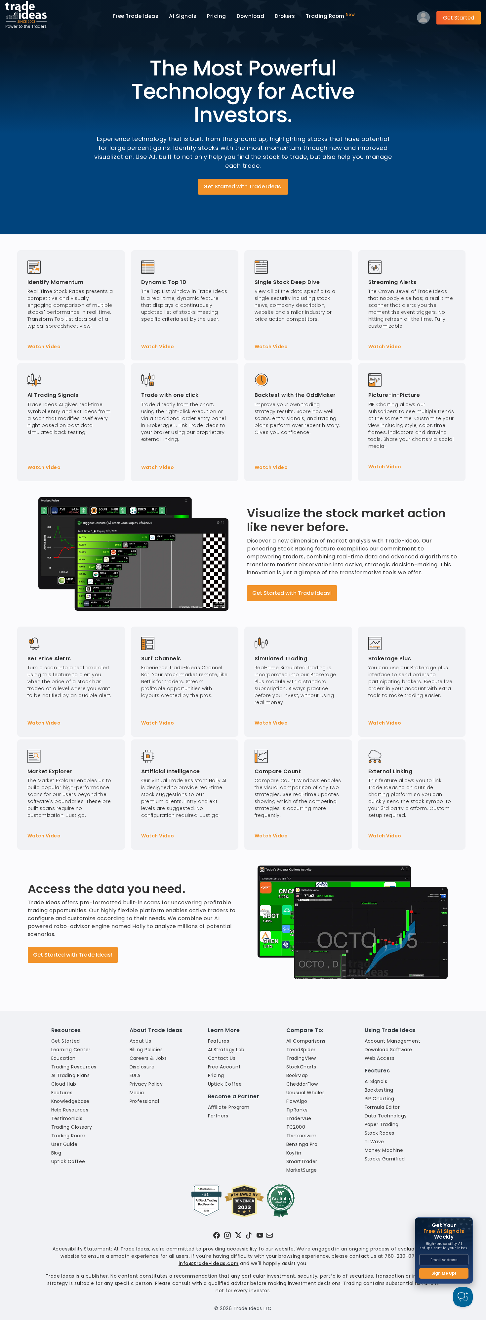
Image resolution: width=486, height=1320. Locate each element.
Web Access (380, 1058)
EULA (135, 1075)
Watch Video (44, 346)
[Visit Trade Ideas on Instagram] (227, 1235)
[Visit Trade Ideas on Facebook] (216, 1235)
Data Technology (386, 1115)
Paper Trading (382, 1124)
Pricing (216, 16)
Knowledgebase (70, 1101)
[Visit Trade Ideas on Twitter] (238, 1235)
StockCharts (301, 1066)
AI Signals (182, 16)
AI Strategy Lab (226, 1049)
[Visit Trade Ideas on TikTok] (249, 1235)
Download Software (388, 1049)
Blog (56, 1153)
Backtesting (379, 1090)
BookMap (297, 1075)
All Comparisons (306, 1041)
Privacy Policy (146, 1084)
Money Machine (384, 1150)
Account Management (393, 1041)
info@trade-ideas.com (209, 1263)
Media (137, 1092)
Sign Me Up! (443, 1273)
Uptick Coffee (68, 1161)
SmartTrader (301, 1161)
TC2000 (295, 1127)
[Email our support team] (269, 1235)
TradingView (301, 1058)
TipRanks (297, 1110)
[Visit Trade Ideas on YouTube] (259, 1235)
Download (250, 16)
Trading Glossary (71, 1127)
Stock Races (379, 1133)
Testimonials (67, 1118)
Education (63, 1058)
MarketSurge (301, 1170)
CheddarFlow (302, 1084)
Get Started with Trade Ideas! (243, 186)
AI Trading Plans (70, 1075)
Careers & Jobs (148, 1058)
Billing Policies (146, 1049)
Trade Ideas (136, 16)
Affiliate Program (229, 1107)
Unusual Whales (305, 1092)
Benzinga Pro (302, 1144)
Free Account (224, 1066)
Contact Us (222, 1058)
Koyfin (294, 1153)
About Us (140, 1041)
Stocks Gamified (385, 1158)
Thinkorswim (301, 1135)
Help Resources (70, 1110)
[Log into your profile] (423, 19)
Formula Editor (382, 1107)
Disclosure (142, 1066)
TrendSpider (301, 1049)
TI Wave (374, 1141)
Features (62, 1092)
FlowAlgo (296, 1101)
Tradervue (298, 1118)
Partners (218, 1115)
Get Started (458, 18)
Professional (144, 1101)
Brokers (285, 16)
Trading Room (331, 16)
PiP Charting (379, 1098)
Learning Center (71, 1049)
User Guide (64, 1144)
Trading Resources (74, 1066)
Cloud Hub (63, 1084)
